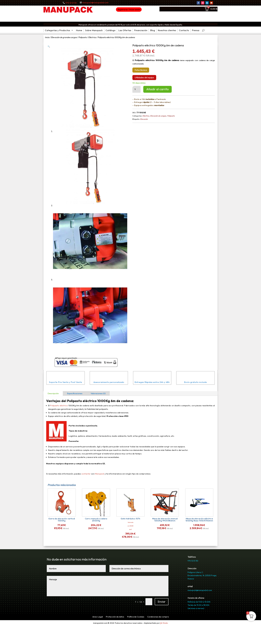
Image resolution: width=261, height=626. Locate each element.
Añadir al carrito (157, 89)
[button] (49, 46)
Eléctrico (92, 37)
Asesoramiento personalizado (109, 382)
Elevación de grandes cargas (64, 37)
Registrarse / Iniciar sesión (129, 9)
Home (79, 30)
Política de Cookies (135, 617)
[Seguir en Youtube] (211, 2)
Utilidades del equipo (144, 77)
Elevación (144, 119)
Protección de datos (115, 617)
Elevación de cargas (158, 116)
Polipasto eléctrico (82, 401)
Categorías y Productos (57, 30)
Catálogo (111, 30)
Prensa (195, 30)
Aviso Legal (97, 617)
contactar (86, 474)
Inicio (47, 37)
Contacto (184, 30)
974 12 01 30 (71, 2)
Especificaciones (74, 393)
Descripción (53, 393)
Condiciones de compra (158, 617)
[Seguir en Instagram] (202, 2)
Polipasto (82, 37)
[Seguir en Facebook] (198, 2)
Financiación (140, 30)
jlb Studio (164, 623)
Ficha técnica (141, 70)
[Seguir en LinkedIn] (207, 2)
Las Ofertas (124, 30)
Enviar (161, 601)
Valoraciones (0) (98, 393)
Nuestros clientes (167, 30)
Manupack (100, 474)
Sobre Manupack (94, 30)
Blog (152, 30)
